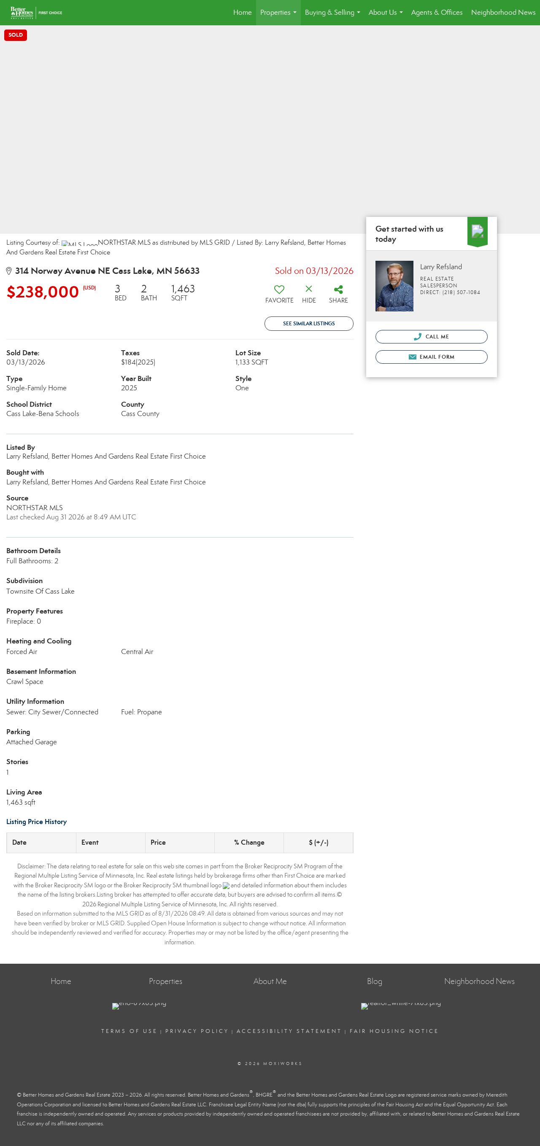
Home (242, 12)
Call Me (436, 336)
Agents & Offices (437, 12)
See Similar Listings (309, 323)
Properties (280, 16)
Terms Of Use (129, 1031)
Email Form (436, 357)
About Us (387, 16)
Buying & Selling (334, 16)
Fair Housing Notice (394, 1031)
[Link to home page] (40, 12)
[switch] (279, 297)
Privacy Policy (197, 1031)
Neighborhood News (503, 12)
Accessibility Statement (289, 1031)
